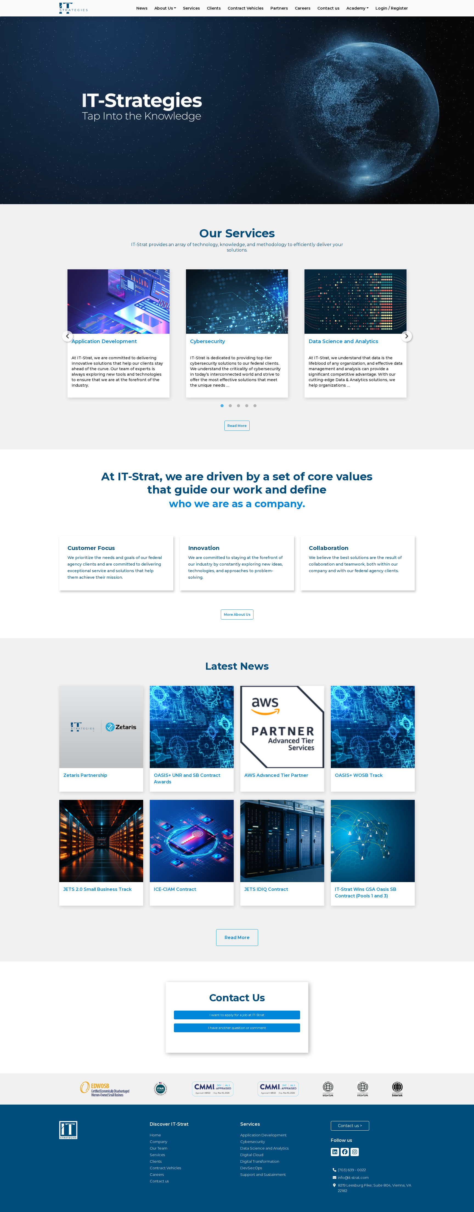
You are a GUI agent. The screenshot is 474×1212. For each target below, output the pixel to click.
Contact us (328, 8)
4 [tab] (245, 406)
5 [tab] (253, 406)
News (142, 8)
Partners (279, 8)
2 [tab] (229, 406)
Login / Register (392, 8)
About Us (163, 8)
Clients (214, 8)
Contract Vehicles (246, 8)
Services (191, 8)
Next (404, 333)
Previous (64, 333)
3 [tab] (237, 406)
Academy (355, 8)
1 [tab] (220, 406)
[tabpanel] (118, 333)
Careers (303, 8)
